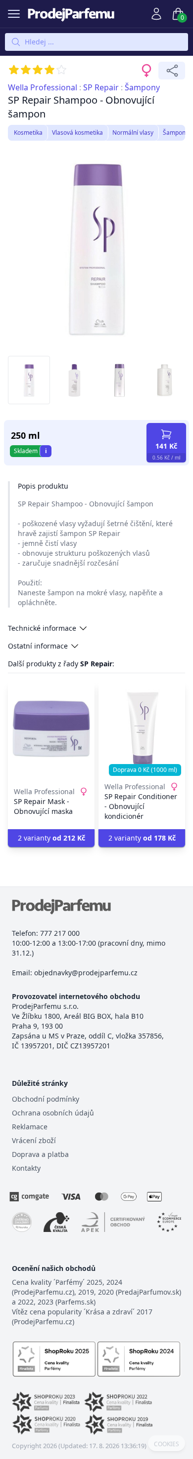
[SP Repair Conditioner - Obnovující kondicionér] (141, 728)
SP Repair (101, 87)
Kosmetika (28, 132)
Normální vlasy (132, 132)
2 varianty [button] (51, 838)
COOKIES (166, 1444)
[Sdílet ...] (171, 70)
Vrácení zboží (34, 1140)
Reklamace (30, 1126)
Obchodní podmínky (45, 1099)
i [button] (46, 451)
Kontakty (26, 1168)
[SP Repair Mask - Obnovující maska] (51, 728)
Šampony (142, 87)
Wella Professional (42, 87)
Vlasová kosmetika (77, 132)
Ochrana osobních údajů (53, 1112)
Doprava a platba (40, 1154)
